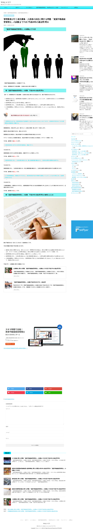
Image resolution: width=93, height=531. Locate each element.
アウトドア (74, 165)
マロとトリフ (6, 2)
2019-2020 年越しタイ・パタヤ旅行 (80, 152)
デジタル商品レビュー (76, 158)
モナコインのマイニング (77, 175)
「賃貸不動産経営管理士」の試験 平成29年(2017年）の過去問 (29, 282)
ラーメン (74, 168)
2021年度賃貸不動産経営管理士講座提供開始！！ (16, 348)
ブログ (72, 163)
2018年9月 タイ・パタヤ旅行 (79, 151)
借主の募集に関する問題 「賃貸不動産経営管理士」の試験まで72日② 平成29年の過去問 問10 (30, 509)
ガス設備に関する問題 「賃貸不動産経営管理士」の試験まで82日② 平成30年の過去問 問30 (36, 458)
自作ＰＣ (17, 7)
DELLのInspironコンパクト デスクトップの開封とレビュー (86, 117)
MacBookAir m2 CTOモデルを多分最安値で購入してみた (86, 99)
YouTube (73, 138)
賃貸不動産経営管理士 (41, 7)
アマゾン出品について (76, 140)
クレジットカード (75, 142)
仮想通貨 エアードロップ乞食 (79, 177)
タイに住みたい (29, 7)
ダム (73, 166)
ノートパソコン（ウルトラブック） (79, 159)
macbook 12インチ (76, 161)
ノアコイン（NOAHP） (77, 173)
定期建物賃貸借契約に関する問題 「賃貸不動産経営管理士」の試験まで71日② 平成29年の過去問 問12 (33, 511)
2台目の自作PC (75, 182)
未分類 (72, 179)
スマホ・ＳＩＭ (74, 144)
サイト (7, 438)
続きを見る (16, 276)
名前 (7, 426)
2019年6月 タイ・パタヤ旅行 (79, 154)
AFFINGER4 (59, 528)
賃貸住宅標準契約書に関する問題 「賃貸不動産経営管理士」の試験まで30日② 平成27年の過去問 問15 (39, 489)
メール (8, 432)
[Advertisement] (16, 309)
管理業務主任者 (75, 189)
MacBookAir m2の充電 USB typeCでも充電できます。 (86, 60)
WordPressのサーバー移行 (52, 7)
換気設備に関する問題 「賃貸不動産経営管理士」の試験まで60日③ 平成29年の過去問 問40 (36, 478)
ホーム (6, 7)
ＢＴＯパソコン (74, 192)
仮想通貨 (73, 172)
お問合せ (76, 7)
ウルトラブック (64, 7)
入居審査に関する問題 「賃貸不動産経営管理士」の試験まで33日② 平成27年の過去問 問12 (37, 268)
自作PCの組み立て (76, 185)
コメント (8, 408)
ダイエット (73, 156)
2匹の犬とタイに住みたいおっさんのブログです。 (46, 526)
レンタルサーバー (75, 170)
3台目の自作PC (75, 184)
